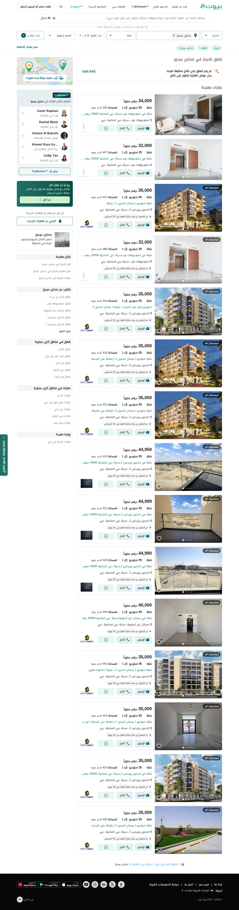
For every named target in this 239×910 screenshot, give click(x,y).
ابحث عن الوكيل (179, 6)
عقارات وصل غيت (62, 423)
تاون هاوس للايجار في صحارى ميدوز (52, 272)
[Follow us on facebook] (121, 884)
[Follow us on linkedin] (103, 884)
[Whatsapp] (106, 128)
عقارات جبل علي (63, 410)
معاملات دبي (118, 6)
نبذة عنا (218, 884)
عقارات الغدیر (64, 396)
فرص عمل (204, 884)
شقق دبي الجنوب (62, 370)
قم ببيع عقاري (160, 6)
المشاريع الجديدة (97, 6)
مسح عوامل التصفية (27, 46)
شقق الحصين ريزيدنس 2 (58, 325)
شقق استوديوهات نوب (59, 304)
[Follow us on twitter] (112, 884)
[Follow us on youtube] (86, 884)
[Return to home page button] (210, 7)
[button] (212, 35)
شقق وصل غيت (63, 377)
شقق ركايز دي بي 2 (60, 297)
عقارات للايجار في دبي (59, 442)
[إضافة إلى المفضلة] (159, 131)
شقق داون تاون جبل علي (58, 357)
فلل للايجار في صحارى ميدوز (56, 265)
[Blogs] (77, 6)
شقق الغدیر (64, 350)
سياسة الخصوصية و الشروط (164, 884)
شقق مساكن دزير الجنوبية (57, 311)
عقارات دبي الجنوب (61, 417)
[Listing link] (150, 114)
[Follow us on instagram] (94, 884)
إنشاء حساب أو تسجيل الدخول (35, 6)
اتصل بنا (188, 884)
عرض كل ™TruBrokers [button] (45, 171)
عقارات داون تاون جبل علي (57, 403)
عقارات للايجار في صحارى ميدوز (55, 279)
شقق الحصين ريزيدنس (59, 318)
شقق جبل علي (63, 363)
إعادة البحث (88, 71)
